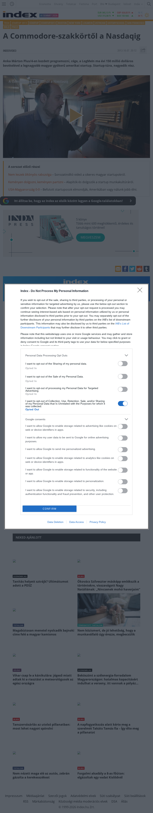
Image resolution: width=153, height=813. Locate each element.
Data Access (76, 521)
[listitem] (76, 355)
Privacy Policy (98, 521)
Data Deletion (55, 521)
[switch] (123, 363)
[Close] (141, 291)
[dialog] (76, 406)
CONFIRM (50, 508)
